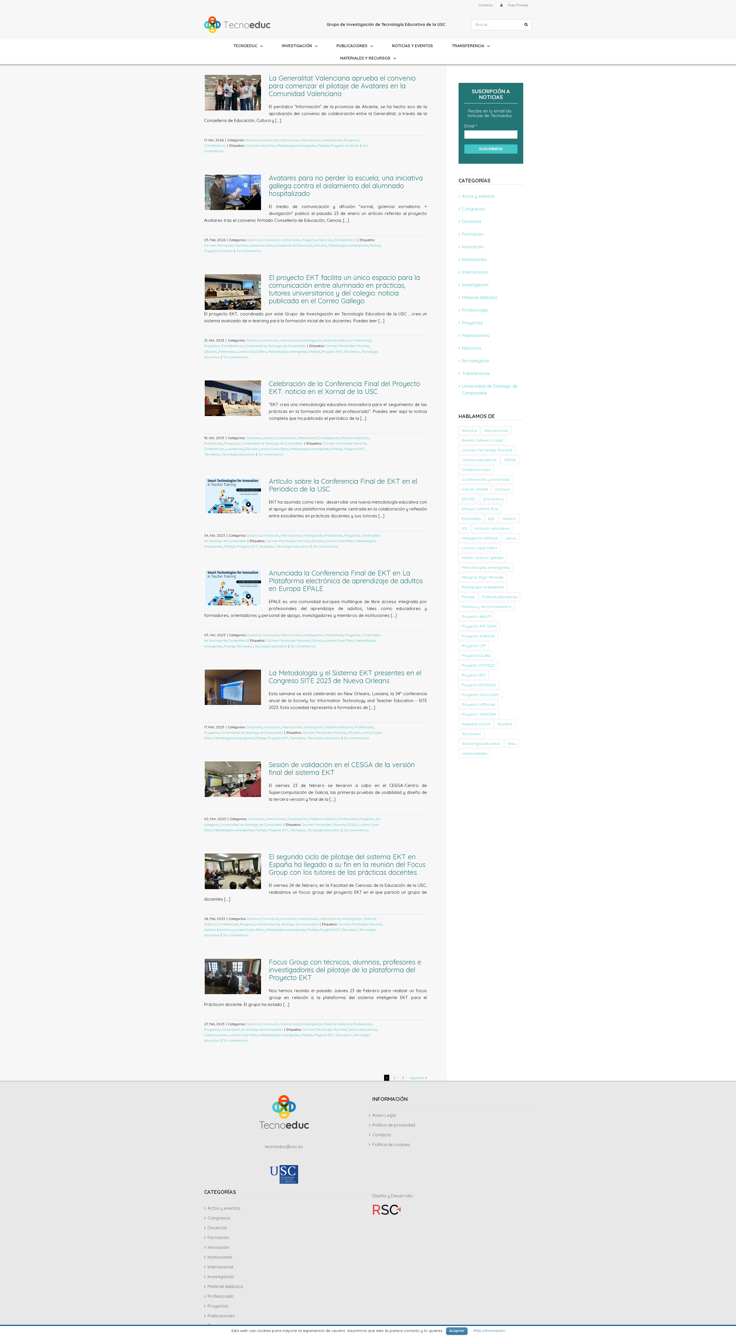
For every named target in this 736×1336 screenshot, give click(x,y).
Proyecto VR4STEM (479, 714)
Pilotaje (323, 145)
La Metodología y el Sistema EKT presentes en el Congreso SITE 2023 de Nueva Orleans (345, 676)
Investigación (332, 140)
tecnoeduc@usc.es (284, 1146)
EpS (491, 518)
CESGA (352, 824)
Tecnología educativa (238, 454)
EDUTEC (469, 499)
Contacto (381, 1134)
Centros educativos (218, 929)
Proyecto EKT (332, 351)
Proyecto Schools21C (480, 694)
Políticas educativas (499, 596)
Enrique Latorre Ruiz (480, 508)
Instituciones (289, 140)
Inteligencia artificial (480, 538)
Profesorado (362, 340)
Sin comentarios (248, 251)
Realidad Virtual (476, 724)
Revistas (505, 724)
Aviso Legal (384, 1115)
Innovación (269, 140)
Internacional (310, 140)
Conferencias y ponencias (224, 449)
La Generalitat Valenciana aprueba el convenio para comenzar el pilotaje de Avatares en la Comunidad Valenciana (342, 86)
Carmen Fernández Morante (226, 245)
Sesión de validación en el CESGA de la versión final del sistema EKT (342, 768)
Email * (470, 126)
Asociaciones (496, 430)
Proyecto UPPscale (478, 704)
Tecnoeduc (352, 351)
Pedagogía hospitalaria (483, 587)
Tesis (512, 743)
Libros (510, 538)
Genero (509, 518)
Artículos (469, 430)
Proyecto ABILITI (476, 616)
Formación (270, 918)
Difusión (320, 245)
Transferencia (215, 145)
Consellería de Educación (293, 245)
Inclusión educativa (260, 145)
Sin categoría (475, 360)
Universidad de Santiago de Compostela (275, 346)
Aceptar (457, 1330)
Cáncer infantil (475, 489)
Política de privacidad (393, 1125)
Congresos (254, 438)
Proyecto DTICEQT (478, 665)
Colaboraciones (261, 245)
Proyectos (351, 140)
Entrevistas (227, 351)
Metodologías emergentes (297, 145)
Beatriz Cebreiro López (482, 440)
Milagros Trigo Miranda (482, 577)
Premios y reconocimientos (486, 606)
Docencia (253, 140)
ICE (464, 528)
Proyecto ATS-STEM (479, 626)
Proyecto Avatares (345, 145)
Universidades (474, 753)
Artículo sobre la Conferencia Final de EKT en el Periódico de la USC (343, 485)
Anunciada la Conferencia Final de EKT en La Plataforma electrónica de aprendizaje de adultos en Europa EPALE (346, 581)
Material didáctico (337, 340)
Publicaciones (475, 335)
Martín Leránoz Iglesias (482, 557)
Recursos (326, 240)
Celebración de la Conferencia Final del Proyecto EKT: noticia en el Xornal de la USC (344, 387)
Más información (489, 1330)
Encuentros (493, 499)
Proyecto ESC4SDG (479, 685)
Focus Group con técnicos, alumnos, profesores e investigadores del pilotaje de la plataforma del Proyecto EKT (345, 970)
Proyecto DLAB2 (476, 655)
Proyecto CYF (474, 645)
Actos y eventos (478, 196)
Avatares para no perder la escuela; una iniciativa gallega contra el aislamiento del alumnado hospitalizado (346, 186)
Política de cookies (391, 1144)
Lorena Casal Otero (252, 351)
